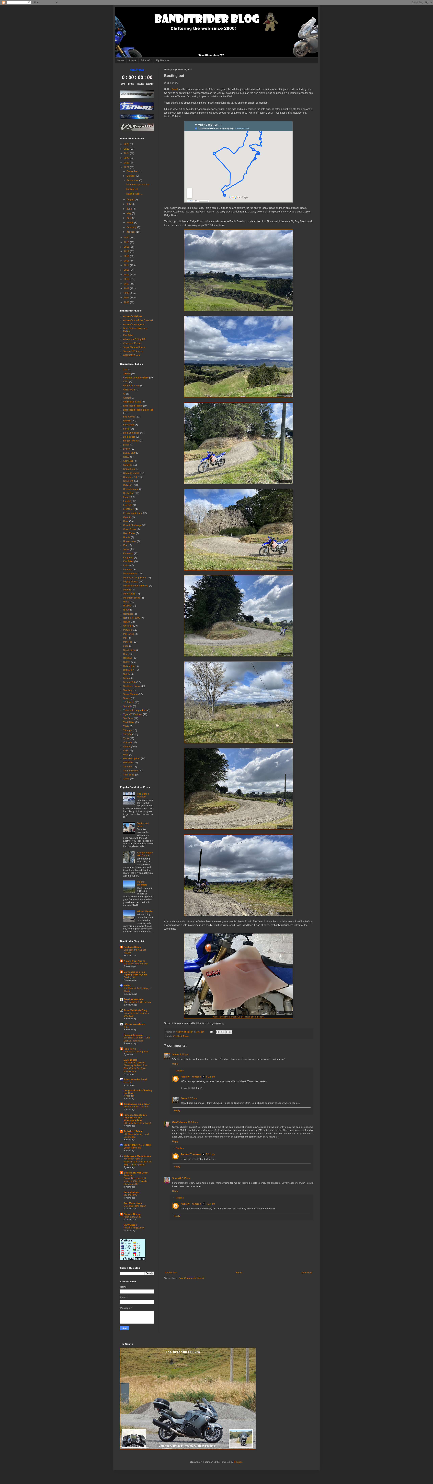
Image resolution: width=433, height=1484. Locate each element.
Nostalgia (128, 613)
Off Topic (128, 625)
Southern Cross (131, 686)
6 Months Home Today (135, 1206)
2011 (127, 279)
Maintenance (130, 573)
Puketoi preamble (142, 883)
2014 (127, 265)
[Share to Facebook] (227, 1032)
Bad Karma (129, 416)
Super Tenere (130, 694)
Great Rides (129, 529)
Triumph (127, 730)
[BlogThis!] (220, 1032)
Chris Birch (129, 469)
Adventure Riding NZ (134, 339)
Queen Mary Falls (132, 1147)
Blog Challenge (131, 432)
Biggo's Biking (132, 1214)
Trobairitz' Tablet (133, 1131)
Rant (125, 654)
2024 (127, 153)
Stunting (127, 690)
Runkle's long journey (134, 1227)
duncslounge (131, 1192)
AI (124, 393)
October (131, 175)
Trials (126, 726)
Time (126, 1027)
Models (127, 589)
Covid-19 (177, 1036)
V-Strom (127, 742)
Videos (126, 746)
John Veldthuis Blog (135, 1010)
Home (120, 60)
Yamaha (127, 766)
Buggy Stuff (129, 452)
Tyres (126, 738)
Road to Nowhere (134, 999)
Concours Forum (132, 343)
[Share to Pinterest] (230, 1032)
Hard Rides (129, 533)
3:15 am (186, 1178)
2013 (127, 269)
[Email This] (217, 1032)
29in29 (126, 373)
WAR (125, 754)
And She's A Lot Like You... (137, 1106)
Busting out (132, 189)
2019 (127, 242)
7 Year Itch (129, 1096)
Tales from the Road (135, 1079)
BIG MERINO (130, 1195)
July (129, 204)
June (130, 208)
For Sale (127, 505)
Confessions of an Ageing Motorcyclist (135, 973)
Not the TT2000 (131, 617)
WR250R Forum (132, 355)
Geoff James (179, 1122)
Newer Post (171, 1272)
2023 (127, 158)
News (126, 601)
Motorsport (129, 593)
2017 (127, 251)
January (131, 231)
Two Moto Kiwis (133, 1203)
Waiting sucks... (134, 193)
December (133, 171)
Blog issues (129, 436)
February (132, 227)
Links (126, 565)
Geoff (175, 89)
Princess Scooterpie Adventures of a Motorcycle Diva (135, 1118)
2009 (127, 288)
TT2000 (127, 734)
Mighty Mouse (130, 581)
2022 (127, 162)
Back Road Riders (132, 405)
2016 (127, 256)
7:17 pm (210, 1203)
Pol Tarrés (128, 633)
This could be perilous (135, 710)
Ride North (130, 1048)
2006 (127, 302)
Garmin (127, 517)
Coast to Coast (131, 473)
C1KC (126, 457)
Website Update (131, 758)
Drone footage (131, 489)
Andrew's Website (132, 316)
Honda (126, 537)
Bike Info (146, 60)
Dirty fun (127, 485)
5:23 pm (210, 1076)
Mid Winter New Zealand (135, 963)
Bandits (127, 420)
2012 (127, 274)
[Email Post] (211, 1032)
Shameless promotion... (138, 184)
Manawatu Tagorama (134, 577)
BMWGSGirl (130, 1225)
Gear (126, 521)
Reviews (127, 657)
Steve (175, 1054)
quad (126, 645)
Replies (180, 1070)
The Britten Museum (143, 795)
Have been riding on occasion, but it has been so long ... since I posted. (137, 1161)
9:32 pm (184, 1054)
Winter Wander (145, 911)
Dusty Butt (128, 493)
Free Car (128, 1082)
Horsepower (129, 541)
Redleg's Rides (132, 947)
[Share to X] (224, 1032)
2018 (127, 246)
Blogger (238, 1462)
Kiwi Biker (128, 335)
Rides (186, 1036)
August (131, 199)
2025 (127, 148)
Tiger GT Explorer (132, 714)
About (132, 60)
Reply (175, 1063)
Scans (126, 678)
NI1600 (127, 605)
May (129, 213)
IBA (125, 545)
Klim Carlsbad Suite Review (137, 1002)
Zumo (126, 778)
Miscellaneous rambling (135, 585)
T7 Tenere (128, 702)
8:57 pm (192, 1098)
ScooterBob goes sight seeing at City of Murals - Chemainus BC (136, 1181)
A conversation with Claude (145, 854)
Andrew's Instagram (133, 324)
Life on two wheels (134, 1024)
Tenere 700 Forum (133, 351)
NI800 (126, 609)
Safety (126, 674)
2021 (127, 167)
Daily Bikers (130, 1059)
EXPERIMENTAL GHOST (137, 1145)
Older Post (306, 1272)
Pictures (127, 629)
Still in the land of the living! (137, 1123)
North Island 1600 (132, 1217)
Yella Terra (128, 774)
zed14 (127, 985)
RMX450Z (128, 670)
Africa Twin (129, 389)
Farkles (127, 501)
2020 (127, 237)
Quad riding (129, 650)
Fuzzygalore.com (133, 1035)
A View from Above (134, 961)
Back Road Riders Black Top (138, 409)
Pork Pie (127, 641)
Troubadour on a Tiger (137, 1104)
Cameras (128, 460)
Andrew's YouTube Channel (138, 320)
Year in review (130, 770)
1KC (125, 369)
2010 (127, 283)
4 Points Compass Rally (136, 377)
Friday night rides (132, 513)
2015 (127, 260)
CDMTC (127, 464)
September (133, 180)
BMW (126, 444)
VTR (125, 750)
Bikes (126, 428)
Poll (125, 637)
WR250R (128, 762)
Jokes (126, 549)
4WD (125, 381)
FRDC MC (128, 509)
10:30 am (193, 1122)
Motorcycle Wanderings (137, 1156)
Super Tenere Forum (134, 347)
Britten (126, 448)
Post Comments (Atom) (191, 1278)
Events (126, 497)
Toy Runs (128, 718)
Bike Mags (128, 424)
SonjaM (176, 1178)
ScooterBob (129, 682)
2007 (127, 297)
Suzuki (126, 698)
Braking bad (129, 977)
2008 (127, 293)
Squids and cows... (143, 824)
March (130, 222)
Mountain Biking (131, 597)
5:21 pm (210, 1154)
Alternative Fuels (132, 401)
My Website (162, 60)
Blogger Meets (131, 440)
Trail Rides (128, 722)
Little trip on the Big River (136, 1051)
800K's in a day (131, 385)
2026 (127, 144)
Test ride (127, 706)
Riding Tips (129, 666)
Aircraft (127, 397)
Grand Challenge (132, 525)
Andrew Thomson (191, 1076)
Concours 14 (130, 477)
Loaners (127, 569)
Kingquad (128, 557)
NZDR (126, 621)
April (129, 218)
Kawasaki (128, 553)
